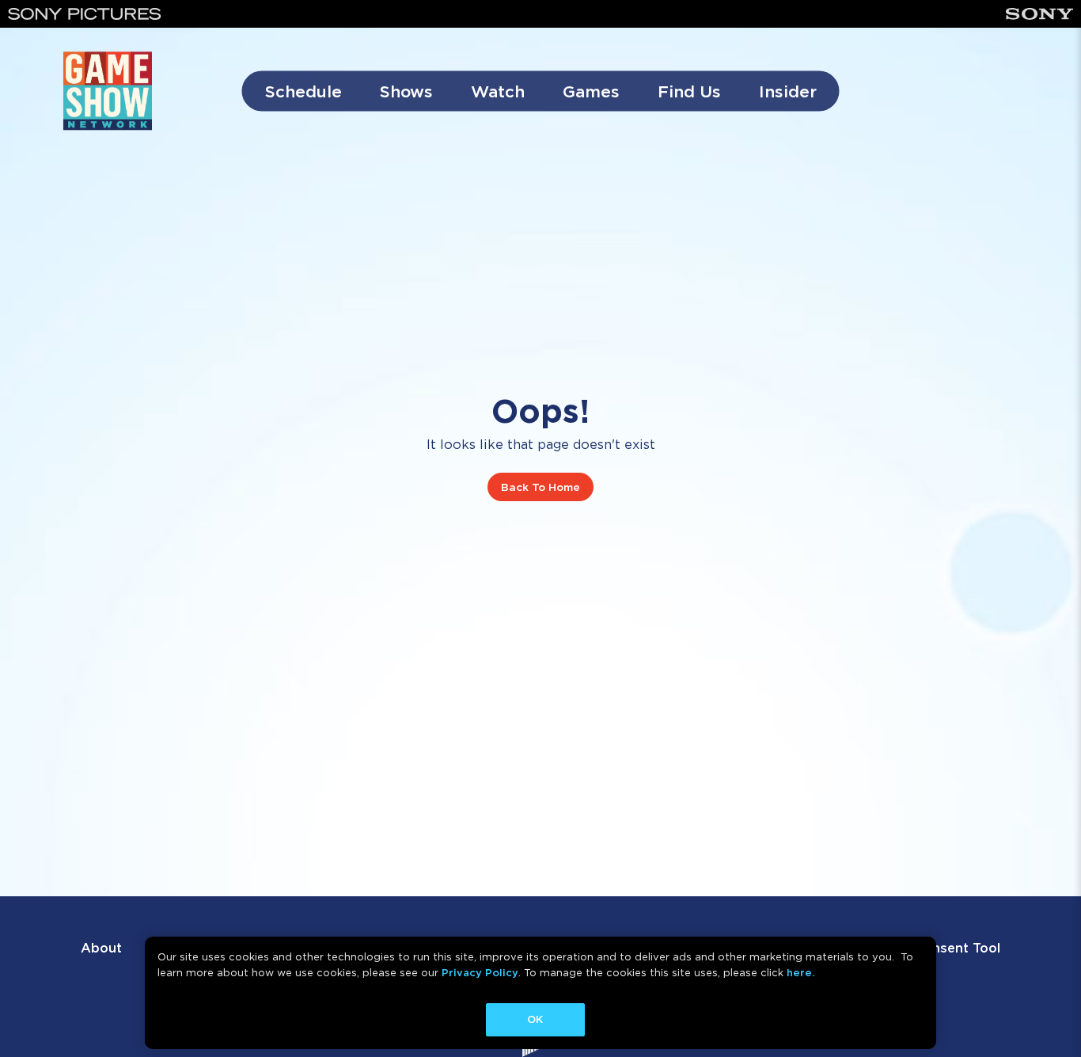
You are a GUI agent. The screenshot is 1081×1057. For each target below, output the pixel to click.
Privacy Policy (480, 973)
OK (535, 1019)
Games (591, 91)
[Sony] (1039, 14)
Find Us (689, 91)
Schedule (303, 91)
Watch (498, 91)
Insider (788, 91)
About (101, 948)
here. (800, 973)
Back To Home (540, 487)
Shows (406, 91)
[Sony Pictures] (84, 14)
